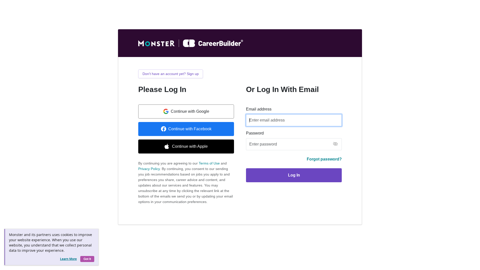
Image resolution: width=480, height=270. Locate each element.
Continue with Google (190, 111)
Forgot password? (324, 159)
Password (255, 133)
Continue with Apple (190, 146)
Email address (259, 109)
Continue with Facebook (190, 129)
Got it (87, 259)
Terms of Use (209, 163)
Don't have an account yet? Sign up (170, 74)
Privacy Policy (149, 169)
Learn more (68, 259)
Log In (294, 175)
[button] (335, 144)
